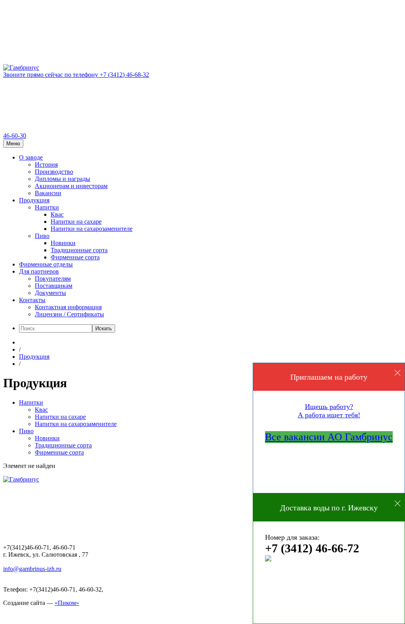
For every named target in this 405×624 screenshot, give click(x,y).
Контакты (32, 300)
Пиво (42, 235)
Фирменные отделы (46, 264)
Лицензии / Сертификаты (69, 314)
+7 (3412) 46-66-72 (312, 548)
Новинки (63, 243)
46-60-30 (14, 135)
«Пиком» (67, 602)
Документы (50, 292)
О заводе (31, 157)
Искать (103, 328)
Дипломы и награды (62, 178)
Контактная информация (68, 307)
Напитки (47, 207)
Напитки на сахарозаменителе (91, 228)
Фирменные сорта (75, 257)
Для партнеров (39, 271)
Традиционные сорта (79, 250)
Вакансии (48, 193)
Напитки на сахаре (76, 221)
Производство (54, 171)
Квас (57, 214)
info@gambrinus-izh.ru (32, 568)
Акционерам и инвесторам (71, 186)
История (46, 164)
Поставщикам (53, 285)
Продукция (34, 200)
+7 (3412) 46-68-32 (76, 74)
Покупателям (53, 278)
